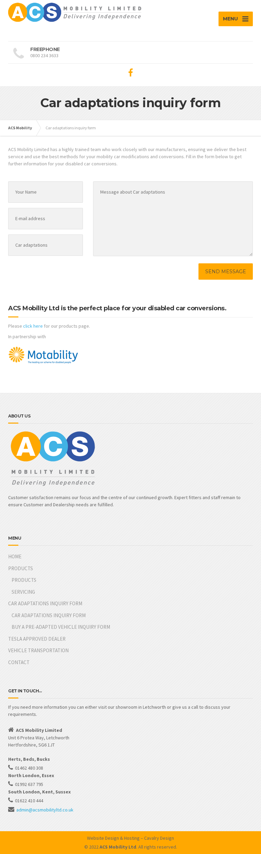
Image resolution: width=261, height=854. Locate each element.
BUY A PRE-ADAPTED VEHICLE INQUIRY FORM (61, 627)
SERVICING (23, 592)
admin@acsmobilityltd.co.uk (44, 810)
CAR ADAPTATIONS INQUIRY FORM (45, 603)
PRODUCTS (20, 568)
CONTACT (19, 662)
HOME (14, 556)
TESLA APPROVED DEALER (37, 639)
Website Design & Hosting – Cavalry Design (130, 838)
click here (33, 326)
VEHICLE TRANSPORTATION (38, 650)
